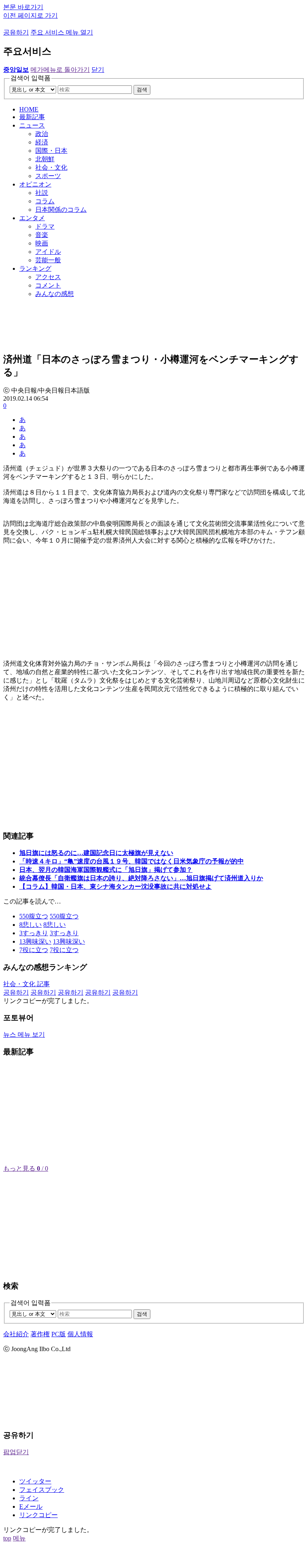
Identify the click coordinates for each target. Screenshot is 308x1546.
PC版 (58, 1334)
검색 (142, 90)
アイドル (48, 251)
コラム (45, 201)
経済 (41, 142)
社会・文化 (51, 167)
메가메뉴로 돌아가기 (60, 69)
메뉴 (19, 1538)
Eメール (31, 1506)
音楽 (41, 234)
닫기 (97, 69)
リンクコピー (38, 1515)
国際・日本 (51, 150)
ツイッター (35, 1481)
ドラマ (45, 226)
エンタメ (32, 218)
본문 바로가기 (23, 7)
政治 (41, 133)
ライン (28, 1498)
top (7, 1538)
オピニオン (35, 184)
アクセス (48, 277)
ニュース (32, 125)
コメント (48, 285)
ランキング (35, 268)
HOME (28, 109)
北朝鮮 (45, 159)
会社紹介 (16, 1334)
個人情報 (80, 1334)
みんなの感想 (54, 293)
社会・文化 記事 (26, 984)
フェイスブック (41, 1489)
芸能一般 (48, 260)
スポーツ (48, 175)
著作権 (40, 1334)
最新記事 (32, 116)
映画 (41, 243)
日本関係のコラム (61, 209)
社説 (41, 192)
